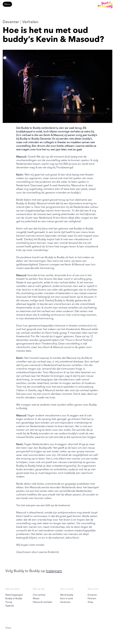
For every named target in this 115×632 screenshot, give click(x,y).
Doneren (92, 595)
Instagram (54, 571)
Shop (90, 602)
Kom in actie (66, 598)
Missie (36, 598)
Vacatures (65, 602)
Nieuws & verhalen (42, 602)
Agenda (9, 606)
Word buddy (66, 595)
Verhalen (30, 22)
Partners (92, 598)
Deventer (11, 22)
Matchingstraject (14, 595)
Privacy (8, 628)
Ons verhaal (39, 595)
